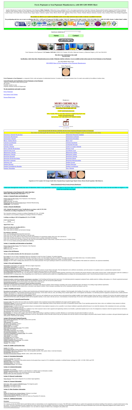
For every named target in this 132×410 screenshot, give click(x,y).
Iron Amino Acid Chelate (11, 94)
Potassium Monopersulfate (73, 160)
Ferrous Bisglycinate (9, 97)
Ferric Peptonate (8, 91)
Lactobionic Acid (71, 150)
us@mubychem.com (68, 115)
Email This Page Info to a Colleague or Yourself (73, 28)
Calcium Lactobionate (10, 142)
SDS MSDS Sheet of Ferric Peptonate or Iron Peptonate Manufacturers (66, 63)
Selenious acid (8, 162)
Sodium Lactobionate (72, 166)
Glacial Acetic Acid (9, 150)
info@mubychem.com (68, 111)
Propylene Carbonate (10, 160)
